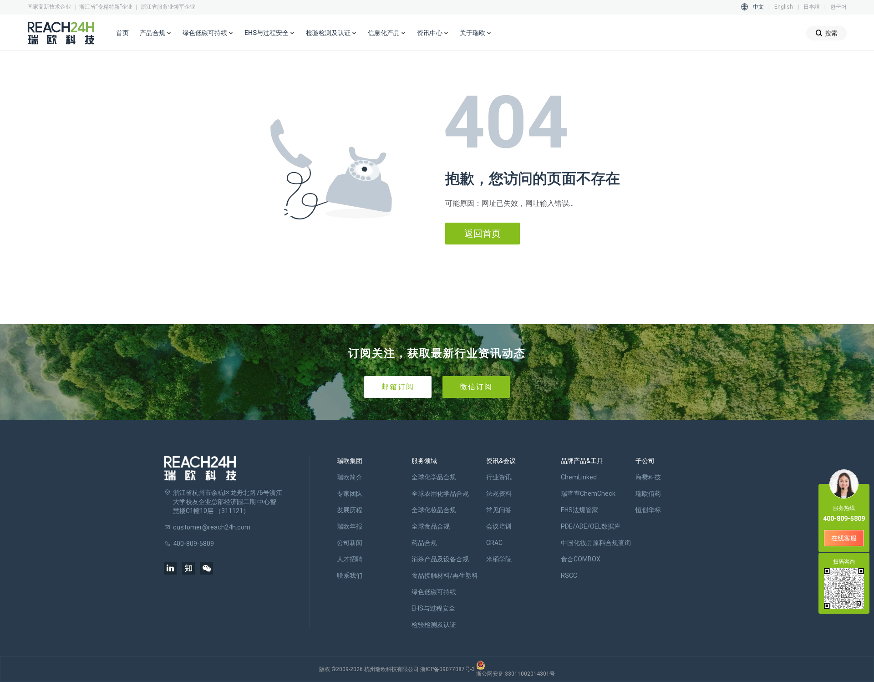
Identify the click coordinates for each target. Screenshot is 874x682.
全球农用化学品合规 (440, 493)
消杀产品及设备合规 (440, 559)
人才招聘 (349, 559)
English (783, 7)
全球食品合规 (431, 526)
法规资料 (499, 493)
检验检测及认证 (434, 624)
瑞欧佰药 (648, 493)
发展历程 (349, 510)
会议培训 (499, 526)
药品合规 (424, 542)
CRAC (494, 542)
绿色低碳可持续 (434, 591)
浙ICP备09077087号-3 (447, 669)
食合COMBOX (580, 559)
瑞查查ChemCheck (588, 493)
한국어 (838, 7)
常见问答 (499, 510)
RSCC (569, 575)
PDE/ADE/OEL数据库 (590, 526)
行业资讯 (499, 477)
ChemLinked (579, 477)
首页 (122, 32)
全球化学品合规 (434, 477)
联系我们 (349, 575)
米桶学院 (499, 559)
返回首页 (482, 233)
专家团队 (349, 493)
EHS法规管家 (579, 510)
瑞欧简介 (349, 477)
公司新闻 (349, 542)
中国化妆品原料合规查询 (596, 542)
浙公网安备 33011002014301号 (515, 674)
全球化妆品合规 (434, 510)
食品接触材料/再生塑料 (445, 575)
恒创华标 (648, 510)
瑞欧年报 (349, 526)
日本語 (811, 7)
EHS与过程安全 (433, 608)
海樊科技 (648, 477)
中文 (758, 7)
